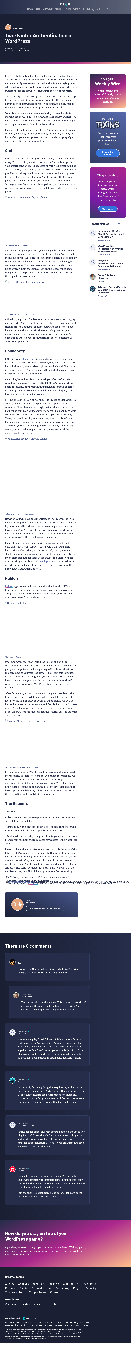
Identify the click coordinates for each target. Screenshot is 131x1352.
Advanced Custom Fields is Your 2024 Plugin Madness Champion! (112, 290)
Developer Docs (47, 561)
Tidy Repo (33, 883)
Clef (16, 158)
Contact (37, 1304)
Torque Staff (102, 296)
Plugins (77, 1288)
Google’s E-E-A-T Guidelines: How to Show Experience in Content (110, 263)
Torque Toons (37, 1292)
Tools (22, 1292)
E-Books (10, 1288)
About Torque (11, 1304)
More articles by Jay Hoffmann (45, 908)
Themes (10, 1292)
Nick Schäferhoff (104, 240)
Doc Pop (101, 281)
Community (9, 51)
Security (91, 1288)
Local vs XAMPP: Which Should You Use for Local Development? (111, 234)
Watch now (107, 208)
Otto (19, 1081)
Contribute (26, 1304)
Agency (9, 1283)
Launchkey (29, 359)
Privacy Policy (51, 1304)
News (49, 1288)
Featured (36, 1288)
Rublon (9, 586)
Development (90, 1283)
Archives (23, 1283)
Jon (19, 963)
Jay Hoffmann (18, 28)
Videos (54, 1292)
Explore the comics (107, 153)
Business (54, 1283)
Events (23, 1288)
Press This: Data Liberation (106, 276)
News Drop (62, 1288)
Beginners (38, 1283)
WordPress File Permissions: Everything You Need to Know (110, 249)
